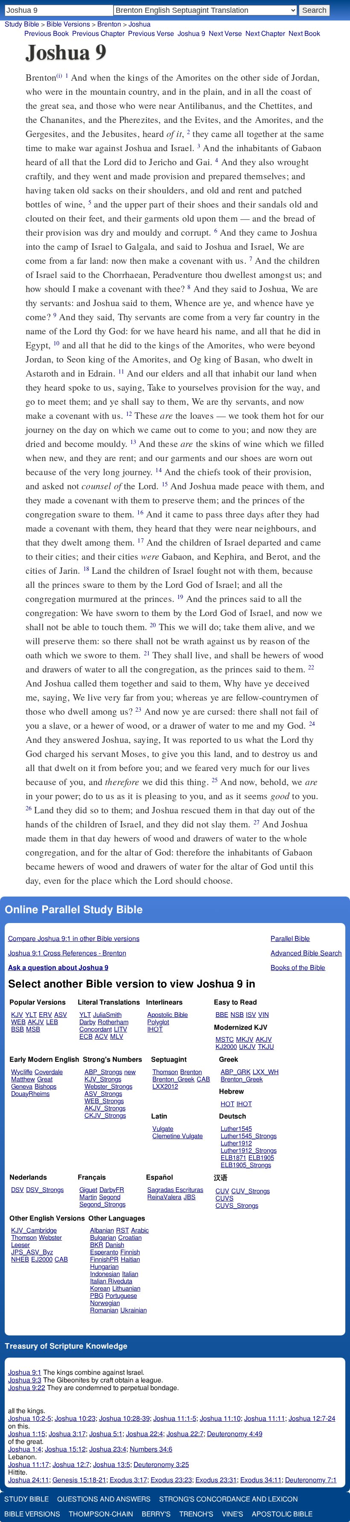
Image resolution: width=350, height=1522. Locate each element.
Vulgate (162, 1129)
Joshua (139, 24)
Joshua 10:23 (75, 1418)
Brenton (109, 24)
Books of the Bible (298, 967)
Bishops (45, 1087)
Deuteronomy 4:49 (234, 1434)
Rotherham (113, 1022)
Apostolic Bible (282, 1514)
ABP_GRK (236, 1072)
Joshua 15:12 (65, 1449)
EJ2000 (41, 1259)
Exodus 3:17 (128, 1480)
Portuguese (121, 1296)
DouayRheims (30, 1094)
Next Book (304, 33)
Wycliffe (21, 1072)
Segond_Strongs (102, 1204)
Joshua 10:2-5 (29, 1418)
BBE (222, 1015)
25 (215, 780)
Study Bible (22, 24)
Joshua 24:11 (28, 1480)
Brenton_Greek (173, 1079)
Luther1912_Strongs (249, 1151)
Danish (114, 1245)
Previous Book (46, 33)
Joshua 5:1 (105, 1434)
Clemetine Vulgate (177, 1136)
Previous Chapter (98, 33)
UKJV (247, 1047)
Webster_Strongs (108, 1087)
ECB (86, 1037)
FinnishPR (104, 1259)
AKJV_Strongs (105, 1108)
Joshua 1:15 (26, 1434)
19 (180, 597)
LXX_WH (266, 1072)
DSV (17, 1190)
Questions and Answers (104, 1499)
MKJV (245, 1040)
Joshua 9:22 (26, 1388)
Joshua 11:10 (220, 1418)
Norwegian (105, 1303)
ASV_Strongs (103, 1094)
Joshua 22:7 (185, 1434)
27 (257, 822)
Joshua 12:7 (71, 1464)
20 (153, 625)
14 (158, 470)
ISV (251, 1015)
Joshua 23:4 (107, 1449)
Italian (130, 1274)
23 (138, 709)
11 (121, 371)
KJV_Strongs (103, 1079)
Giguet (88, 1190)
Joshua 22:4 (144, 1434)
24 (312, 723)
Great (44, 1079)
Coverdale (49, 1072)
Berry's (156, 1514)
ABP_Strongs (103, 1072)
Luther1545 (236, 1129)
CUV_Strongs (250, 1191)
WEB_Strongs (104, 1101)
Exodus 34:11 (261, 1480)
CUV (222, 1191)
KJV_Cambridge (34, 1230)
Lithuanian (126, 1288)
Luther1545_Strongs (249, 1136)
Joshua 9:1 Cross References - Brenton (67, 953)
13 (133, 442)
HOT (227, 1104)
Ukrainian (133, 1310)
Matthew (23, 1079)
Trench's (196, 1514)
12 (129, 413)
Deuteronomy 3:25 (161, 1464)
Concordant (95, 1029)
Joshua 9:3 (24, 1380)
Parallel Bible (290, 938)
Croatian (130, 1238)
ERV (45, 1015)
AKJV (36, 1022)
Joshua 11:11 (264, 1418)
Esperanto (104, 1252)
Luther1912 (236, 1143)
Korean (100, 1288)
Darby (87, 1022)
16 (140, 512)
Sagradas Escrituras (175, 1190)
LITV (120, 1029)
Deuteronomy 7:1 (311, 1480)
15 (165, 484)
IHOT (155, 1029)
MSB (33, 1029)
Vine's (232, 1514)
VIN (263, 1015)
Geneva (21, 1087)
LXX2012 (165, 1087)
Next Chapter (265, 33)
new (130, 1072)
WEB (18, 1022)
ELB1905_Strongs (246, 1165)
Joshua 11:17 (28, 1464)
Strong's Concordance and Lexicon (228, 1499)
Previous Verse (151, 33)
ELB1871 (233, 1158)
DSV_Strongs (45, 1190)
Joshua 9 (191, 33)
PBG (96, 1296)
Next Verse (225, 33)
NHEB (20, 1259)
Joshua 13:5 (111, 1464)
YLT (31, 1015)
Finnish (130, 1252)
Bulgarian (103, 1238)
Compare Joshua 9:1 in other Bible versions (74, 938)
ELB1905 (261, 1158)
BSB (17, 1029)
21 (147, 653)
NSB (237, 1015)
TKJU (266, 1047)
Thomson (165, 1072)
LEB (52, 1022)
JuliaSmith (107, 1015)
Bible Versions (68, 24)
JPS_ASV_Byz (32, 1252)
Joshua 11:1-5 (174, 1418)
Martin (88, 1197)
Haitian (130, 1259)
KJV (17, 1015)
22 (311, 667)
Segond (109, 1197)
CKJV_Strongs (105, 1116)
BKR (96, 1245)
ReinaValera (164, 1197)
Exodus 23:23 (171, 1480)
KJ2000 (226, 1047)
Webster (50, 1238)
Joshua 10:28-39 (124, 1418)
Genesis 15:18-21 (79, 1480)
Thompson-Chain (101, 1514)
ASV (60, 1015)
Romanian (104, 1310)
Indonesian (105, 1274)
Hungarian (104, 1267)
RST (122, 1230)
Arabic (140, 1230)
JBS (189, 1197)
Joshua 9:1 (24, 1372)
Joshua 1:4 (24, 1449)
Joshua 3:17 (67, 1434)
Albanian (102, 1230)
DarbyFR (111, 1190)
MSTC (225, 1040)
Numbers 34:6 (151, 1449)
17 (140, 540)
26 (29, 808)
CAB (203, 1079)
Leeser (20, 1245)
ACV (101, 1037)
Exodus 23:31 (216, 1480)
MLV (116, 1037)
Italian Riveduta (111, 1281)
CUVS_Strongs (237, 1206)
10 (56, 343)
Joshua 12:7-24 (312, 1418)
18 (86, 568)
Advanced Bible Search (306, 953)
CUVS (224, 1198)
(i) (59, 75)
